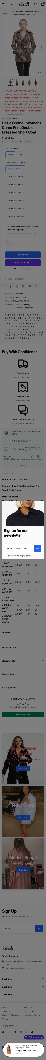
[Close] (41, 503)
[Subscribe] (37, 548)
